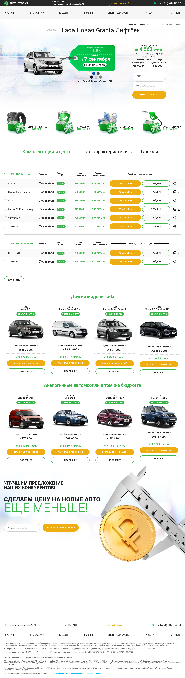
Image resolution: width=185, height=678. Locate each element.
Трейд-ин (88, 12)
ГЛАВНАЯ (9, 12)
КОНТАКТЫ (175, 12)
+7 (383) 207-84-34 (169, 3)
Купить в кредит (149, 95)
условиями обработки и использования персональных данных (75, 673)
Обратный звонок (118, 3)
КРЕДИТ (63, 12)
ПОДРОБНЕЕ (26, 371)
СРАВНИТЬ (14, 280)
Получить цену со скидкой (26, 363)
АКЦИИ (150, 12)
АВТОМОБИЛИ (36, 12)
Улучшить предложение (61, 527)
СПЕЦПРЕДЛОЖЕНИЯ (119, 12)
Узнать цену (125, 183)
